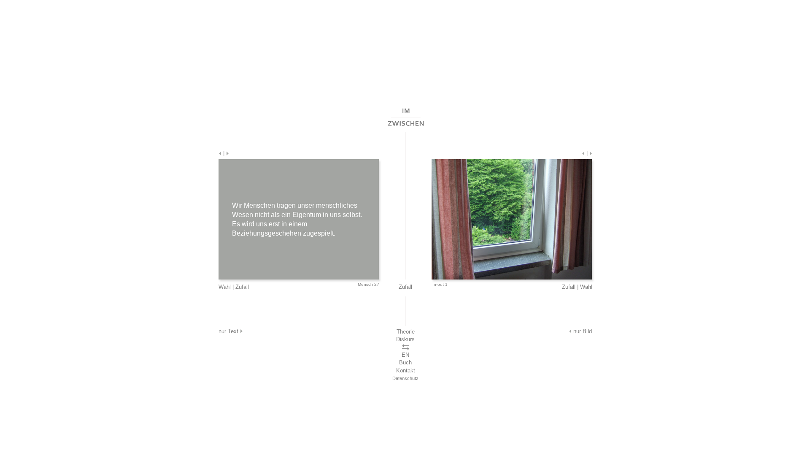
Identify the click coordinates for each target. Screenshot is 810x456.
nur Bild (582, 331)
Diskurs (405, 339)
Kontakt (405, 370)
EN (405, 355)
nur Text (229, 331)
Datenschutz (405, 378)
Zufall (242, 287)
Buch (405, 362)
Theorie (406, 331)
